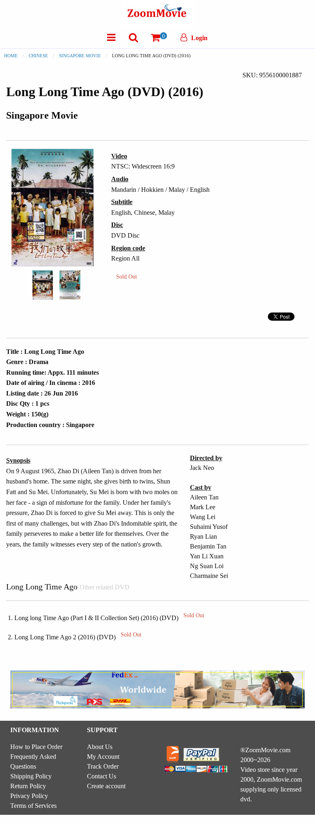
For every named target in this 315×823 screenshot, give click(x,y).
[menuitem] (111, 37)
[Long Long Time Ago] (42, 284)
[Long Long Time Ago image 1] (42, 285)
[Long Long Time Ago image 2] (69, 285)
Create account (106, 786)
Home (11, 55)
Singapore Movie (80, 55)
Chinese (38, 55)
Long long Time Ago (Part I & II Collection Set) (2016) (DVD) (109, 617)
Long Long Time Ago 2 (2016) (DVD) (78, 637)
